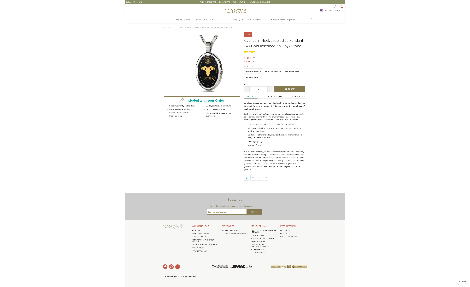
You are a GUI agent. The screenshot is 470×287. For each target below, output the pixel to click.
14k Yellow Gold (292, 71)
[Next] (238, 64)
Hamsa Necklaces (258, 235)
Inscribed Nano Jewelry (206, 19)
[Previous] (179, 64)
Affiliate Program (199, 251)
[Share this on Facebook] (253, 178)
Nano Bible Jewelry (182, 19)
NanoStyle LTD (174, 276)
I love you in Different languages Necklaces (260, 245)
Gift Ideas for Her (255, 19)
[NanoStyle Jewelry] (235, 13)
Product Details (251, 97)
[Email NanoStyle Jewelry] (177, 266)
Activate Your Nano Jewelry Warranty (203, 241)
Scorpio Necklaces (258, 249)
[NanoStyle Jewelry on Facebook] (165, 266)
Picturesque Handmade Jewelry (282, 19)
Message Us (285, 230)
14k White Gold (251, 77)
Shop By (237, 19)
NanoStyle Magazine (200, 233)
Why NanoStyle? (298, 97)
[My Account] (335, 6)
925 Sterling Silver (253, 71)
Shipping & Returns (274, 97)
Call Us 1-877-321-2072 (288, 237)
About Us (196, 230)
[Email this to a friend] (265, 178)
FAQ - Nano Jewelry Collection (204, 245)
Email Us (283, 233)
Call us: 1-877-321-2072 (134, 2)
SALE (226, 19)
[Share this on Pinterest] (259, 178)
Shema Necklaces (258, 253)
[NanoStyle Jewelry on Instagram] (171, 266)
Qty (245, 84)
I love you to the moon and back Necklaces (264, 231)
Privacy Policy (198, 248)
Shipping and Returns (201, 237)
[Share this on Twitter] (246, 178)
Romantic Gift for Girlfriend (262, 238)
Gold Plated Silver (273, 71)
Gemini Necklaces (258, 241)
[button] (249, 51)
